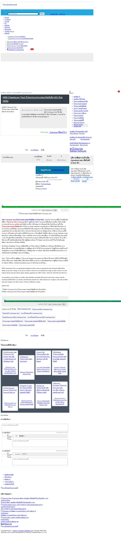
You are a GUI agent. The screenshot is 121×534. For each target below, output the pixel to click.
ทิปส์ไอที (7, 25)
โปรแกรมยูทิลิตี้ (16, 92)
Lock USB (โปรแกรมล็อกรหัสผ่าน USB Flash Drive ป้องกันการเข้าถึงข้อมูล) (43, 369)
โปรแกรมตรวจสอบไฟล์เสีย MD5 (35, 321)
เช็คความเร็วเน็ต (75, 181)
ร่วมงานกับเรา (9, 482)
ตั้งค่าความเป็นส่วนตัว (8, 528)
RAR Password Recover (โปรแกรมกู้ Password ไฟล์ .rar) (10, 404)
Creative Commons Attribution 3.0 (22, 530)
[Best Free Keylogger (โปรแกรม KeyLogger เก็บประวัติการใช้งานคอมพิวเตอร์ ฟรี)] (60, 388)
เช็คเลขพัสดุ (24, 45)
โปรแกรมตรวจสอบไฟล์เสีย (56, 321)
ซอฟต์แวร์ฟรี (83, 132)
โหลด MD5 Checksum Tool (11, 313)
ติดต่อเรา (7, 479)
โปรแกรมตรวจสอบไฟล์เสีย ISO (12, 321)
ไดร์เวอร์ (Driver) (79, 122)
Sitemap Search (78, 124)
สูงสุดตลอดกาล (85, 144)
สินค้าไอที (7, 27)
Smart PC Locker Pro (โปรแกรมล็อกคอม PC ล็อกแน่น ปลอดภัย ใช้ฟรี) (26, 402)
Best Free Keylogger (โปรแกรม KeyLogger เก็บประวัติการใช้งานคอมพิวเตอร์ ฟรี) (60, 401)
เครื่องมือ (7, 33)
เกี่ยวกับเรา (8, 477)
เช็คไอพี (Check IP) (18, 43)
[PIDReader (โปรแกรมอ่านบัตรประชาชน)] (27, 359)
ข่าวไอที (7, 21)
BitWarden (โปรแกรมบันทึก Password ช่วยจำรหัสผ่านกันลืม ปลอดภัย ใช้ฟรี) (60, 370)
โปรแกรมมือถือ (79, 118)
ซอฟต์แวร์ (22, 36)
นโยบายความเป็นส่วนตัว (25, 528)
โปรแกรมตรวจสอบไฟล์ (26, 325)
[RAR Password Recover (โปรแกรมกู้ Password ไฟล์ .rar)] (10, 390)
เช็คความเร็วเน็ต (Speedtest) (20, 42)
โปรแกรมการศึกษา (80, 113)
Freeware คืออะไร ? (58, 132)
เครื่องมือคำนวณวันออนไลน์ (16, 50)
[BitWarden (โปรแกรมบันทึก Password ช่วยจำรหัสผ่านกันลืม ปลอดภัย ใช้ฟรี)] (60, 357)
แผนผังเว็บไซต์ (9, 484)
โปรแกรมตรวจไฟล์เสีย (9, 325)
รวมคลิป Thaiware (9, 31)
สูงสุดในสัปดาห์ (75, 144)
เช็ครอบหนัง (8, 29)
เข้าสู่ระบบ (62, 14)
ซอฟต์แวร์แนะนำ (86, 138)
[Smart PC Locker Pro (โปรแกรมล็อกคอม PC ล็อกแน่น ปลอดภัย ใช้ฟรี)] (27, 389)
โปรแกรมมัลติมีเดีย (80, 106)
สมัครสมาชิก (54, 14)
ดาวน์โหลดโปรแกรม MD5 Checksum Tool (41, 317)
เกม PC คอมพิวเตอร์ (80, 108)
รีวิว (6, 23)
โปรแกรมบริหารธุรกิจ (81, 111)
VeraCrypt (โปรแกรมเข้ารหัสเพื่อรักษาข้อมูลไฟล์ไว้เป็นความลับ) (43, 403)
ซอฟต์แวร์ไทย (74, 132)
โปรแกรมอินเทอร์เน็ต (81, 101)
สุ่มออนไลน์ (20, 47)
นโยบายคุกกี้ (39, 528)
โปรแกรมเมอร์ (78, 115)
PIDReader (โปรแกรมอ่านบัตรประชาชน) (26, 373)
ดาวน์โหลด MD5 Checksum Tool (31, 313)
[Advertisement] (60, 76)
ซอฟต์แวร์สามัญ (75, 138)
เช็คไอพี (84, 181)
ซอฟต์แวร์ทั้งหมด (79, 99)
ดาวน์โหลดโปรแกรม (57, 170)
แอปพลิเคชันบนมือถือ (27, 38)
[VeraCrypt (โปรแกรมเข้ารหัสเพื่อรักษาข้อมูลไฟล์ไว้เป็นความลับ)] (43, 389)
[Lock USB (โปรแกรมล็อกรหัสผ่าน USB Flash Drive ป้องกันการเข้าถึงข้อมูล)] (43, 357)
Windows (44, 188)
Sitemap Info (77, 126)
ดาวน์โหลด (7, 19)
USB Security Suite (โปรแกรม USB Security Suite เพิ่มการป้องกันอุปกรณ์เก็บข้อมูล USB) (10, 370)
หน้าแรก (7, 17)
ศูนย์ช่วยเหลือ (9, 474)
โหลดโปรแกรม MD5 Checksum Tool (14, 317)
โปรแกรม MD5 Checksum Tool (42, 309)
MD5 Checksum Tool (24, 309)
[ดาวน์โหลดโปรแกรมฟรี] (10, 4)
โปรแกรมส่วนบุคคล (80, 104)
